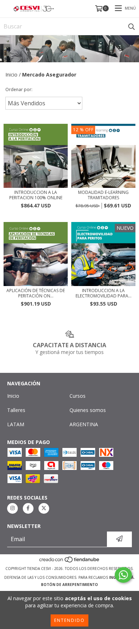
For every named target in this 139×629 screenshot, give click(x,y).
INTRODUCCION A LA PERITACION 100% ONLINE (35, 195)
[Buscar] (131, 26)
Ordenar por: (18, 89)
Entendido (69, 620)
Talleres (16, 410)
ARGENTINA (84, 424)
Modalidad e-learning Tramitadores (103, 195)
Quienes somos (88, 410)
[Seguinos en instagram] (12, 508)
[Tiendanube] (69, 561)
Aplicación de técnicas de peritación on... (35, 293)
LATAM (15, 424)
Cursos (78, 395)
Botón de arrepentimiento (69, 584)
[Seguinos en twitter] (43, 508)
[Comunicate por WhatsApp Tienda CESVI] (123, 575)
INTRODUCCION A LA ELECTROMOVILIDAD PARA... (104, 293)
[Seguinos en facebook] (28, 508)
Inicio (11, 74)
